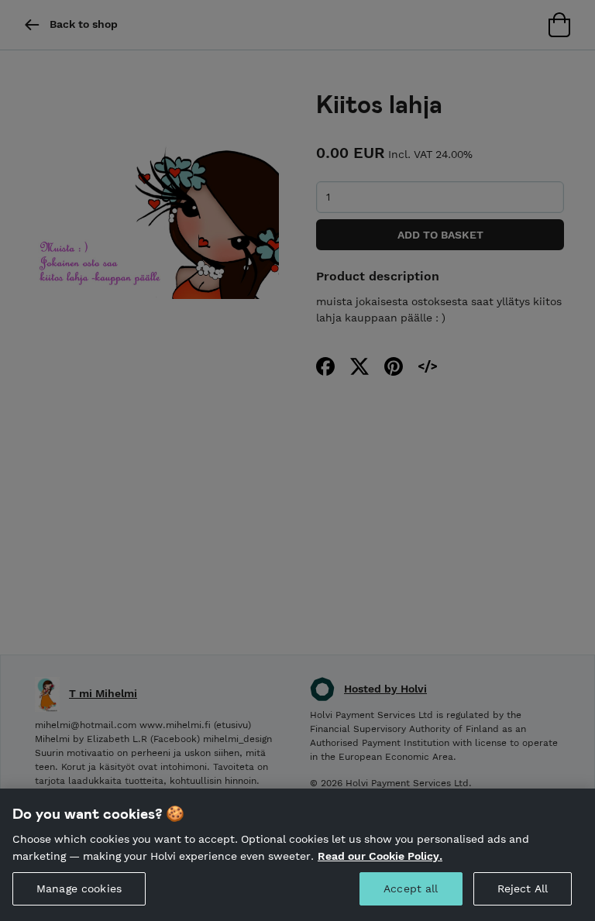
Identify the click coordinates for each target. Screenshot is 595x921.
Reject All (522, 888)
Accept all (410, 888)
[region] (297, 855)
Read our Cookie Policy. (380, 856)
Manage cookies (79, 888)
